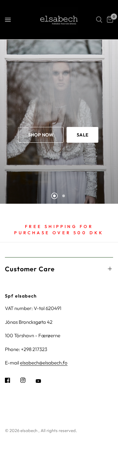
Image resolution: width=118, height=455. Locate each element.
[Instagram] (27, 380)
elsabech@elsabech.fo (44, 363)
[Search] (99, 19)
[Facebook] (12, 380)
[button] (41, 135)
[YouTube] (43, 381)
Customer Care (30, 269)
